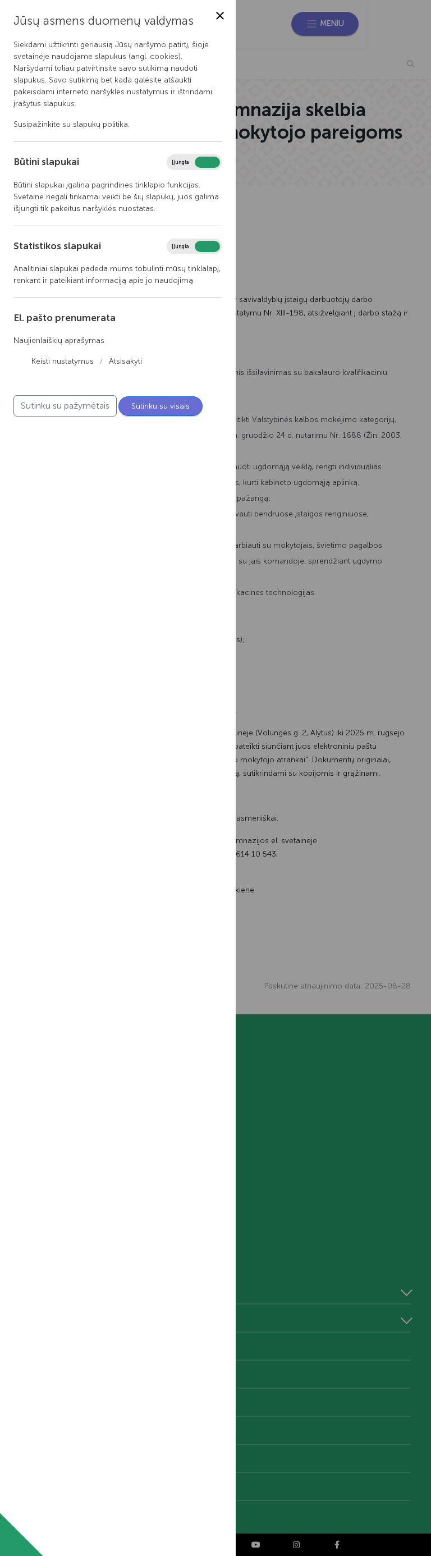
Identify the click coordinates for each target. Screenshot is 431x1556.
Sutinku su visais (160, 406)
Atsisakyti (125, 361)
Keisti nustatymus (62, 361)
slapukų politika (100, 124)
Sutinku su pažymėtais (65, 405)
